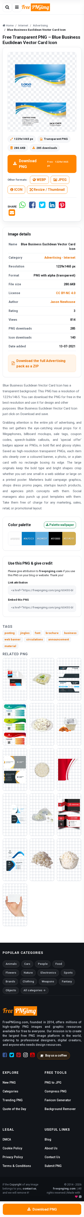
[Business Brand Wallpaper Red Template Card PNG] (69, 769)
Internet (69, 257)
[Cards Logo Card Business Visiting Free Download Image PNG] (15, 859)
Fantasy (67, 981)
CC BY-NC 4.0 (65, 293)
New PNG (9, 1082)
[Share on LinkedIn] (52, 206)
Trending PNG (13, 1100)
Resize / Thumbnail (49, 190)
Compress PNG (56, 1091)
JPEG (62, 180)
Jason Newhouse (62, 302)
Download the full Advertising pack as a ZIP (40, 363)
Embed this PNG (18, 599)
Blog (48, 1139)
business (70, 633)
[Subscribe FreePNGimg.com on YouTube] (32, 1055)
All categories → (34, 990)
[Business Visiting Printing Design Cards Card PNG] (15, 679)
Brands (10, 981)
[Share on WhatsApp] (22, 206)
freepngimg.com (64, 1188)
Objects (11, 990)
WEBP (41, 180)
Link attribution (18, 582)
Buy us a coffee (56, 1055)
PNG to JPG (53, 1082)
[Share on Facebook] (32, 206)
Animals (11, 963)
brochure (52, 633)
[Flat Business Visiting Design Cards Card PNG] (15, 814)
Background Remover (60, 1108)
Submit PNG (53, 1165)
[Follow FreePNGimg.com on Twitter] (11, 1055)
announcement (58, 639)
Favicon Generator (58, 1100)
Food (58, 963)
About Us (51, 1148)
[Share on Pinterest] (62, 206)
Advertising (52, 257)
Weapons (48, 981)
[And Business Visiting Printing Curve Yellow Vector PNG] (15, 769)
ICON (17, 190)
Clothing (28, 981)
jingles (25, 633)
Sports (68, 972)
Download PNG (43, 164)
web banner (13, 639)
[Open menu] (17, 7)
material (10, 646)
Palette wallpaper (61, 525)
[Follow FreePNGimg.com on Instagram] (25, 1055)
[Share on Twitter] (42, 206)
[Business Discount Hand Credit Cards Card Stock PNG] (15, 904)
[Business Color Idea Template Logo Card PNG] (15, 724)
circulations (34, 639)
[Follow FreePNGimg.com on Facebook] (5, 1055)
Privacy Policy (13, 1157)
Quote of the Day (14, 1108)
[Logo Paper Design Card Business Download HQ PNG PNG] (69, 679)
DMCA (7, 1139)
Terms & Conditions (17, 1165)
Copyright (15, 1184)
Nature (28, 972)
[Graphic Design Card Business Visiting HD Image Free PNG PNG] (69, 814)
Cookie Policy (12, 1148)
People (43, 963)
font (37, 633)
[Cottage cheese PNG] (42, 679)
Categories (10, 1091)
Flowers (11, 972)
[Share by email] (12, 214)
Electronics (48, 972)
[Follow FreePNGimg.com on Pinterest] (18, 1055)
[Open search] (7, 7)
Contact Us (52, 1157)
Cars (27, 963)
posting (10, 633)
